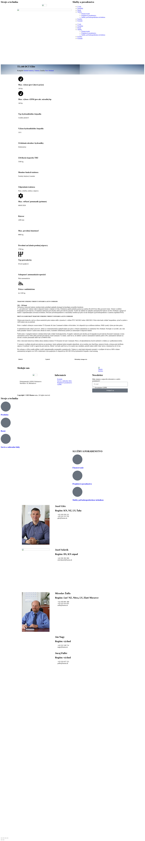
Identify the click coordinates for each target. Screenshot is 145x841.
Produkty (80, 8)
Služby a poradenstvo (83, 2)
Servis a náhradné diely (10, 447)
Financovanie (85, 14)
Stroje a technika (9, 2)
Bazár (79, 10)
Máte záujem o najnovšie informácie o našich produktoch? (106, 380)
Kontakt (79, 21)
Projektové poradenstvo (88, 15)
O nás (79, 6)
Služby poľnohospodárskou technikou (93, 17)
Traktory (37, 70)
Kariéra (79, 19)
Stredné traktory (29, 70)
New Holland (49, 70)
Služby (79, 12)
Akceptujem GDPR (100, 387)
